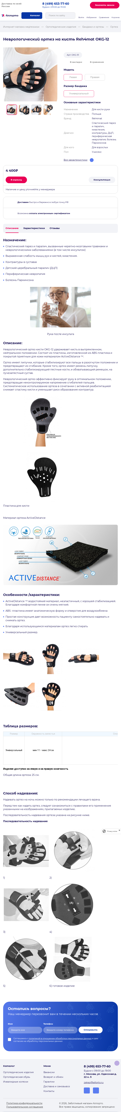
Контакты (48, 1091)
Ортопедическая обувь (16, 1077)
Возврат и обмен (53, 1077)
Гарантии (49, 1081)
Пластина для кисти (16, 505)
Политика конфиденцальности (24, 1103)
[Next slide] (56, 110)
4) (50, 931)
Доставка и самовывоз (56, 1086)
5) (4, 985)
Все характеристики (75, 160)
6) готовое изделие (62, 985)
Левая (73, 77)
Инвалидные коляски (15, 1081)
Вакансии (49, 1072)
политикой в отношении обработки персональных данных (60, 1038)
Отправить (91, 1030)
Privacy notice (112, 831)
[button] (12, 110)
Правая (94, 77)
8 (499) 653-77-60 (55, 3)
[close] (119, 831)
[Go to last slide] (4, 110)
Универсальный (79, 93)
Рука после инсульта (60, 334)
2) (50, 877)
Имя (10, 1024)
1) (4, 877)
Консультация (102, 180)
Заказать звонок (104, 5)
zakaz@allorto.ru (94, 1082)
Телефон (48, 1024)
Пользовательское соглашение (24, 1106)
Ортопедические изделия (18, 1072)
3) (4, 931)
